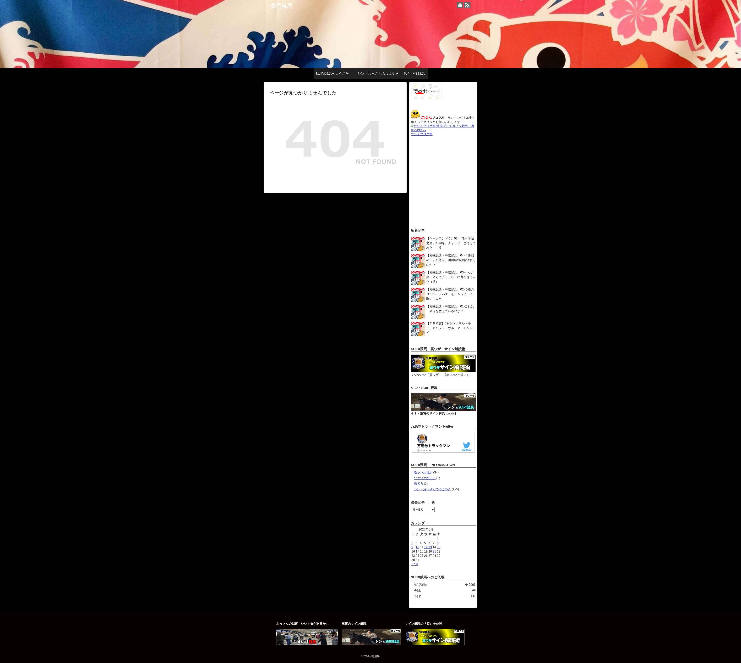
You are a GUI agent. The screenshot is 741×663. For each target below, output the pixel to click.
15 (438, 547)
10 (417, 547)
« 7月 (414, 564)
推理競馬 (281, 6)
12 (426, 547)
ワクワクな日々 (425, 478)
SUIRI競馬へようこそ (334, 74)
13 (430, 547)
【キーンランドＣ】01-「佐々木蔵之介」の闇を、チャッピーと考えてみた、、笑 (451, 243)
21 (434, 551)
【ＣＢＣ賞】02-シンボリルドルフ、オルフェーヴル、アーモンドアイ (451, 328)
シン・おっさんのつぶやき (378, 74)
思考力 (418, 483)
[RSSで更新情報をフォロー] (467, 5)
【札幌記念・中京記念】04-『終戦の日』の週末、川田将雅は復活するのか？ (451, 260)
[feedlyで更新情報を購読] (460, 5)
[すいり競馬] (307, 644)
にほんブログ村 (421, 134)
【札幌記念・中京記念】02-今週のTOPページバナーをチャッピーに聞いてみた (450, 294)
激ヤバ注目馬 (414, 74)
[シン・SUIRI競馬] (443, 409)
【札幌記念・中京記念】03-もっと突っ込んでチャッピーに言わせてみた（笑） (451, 277)
